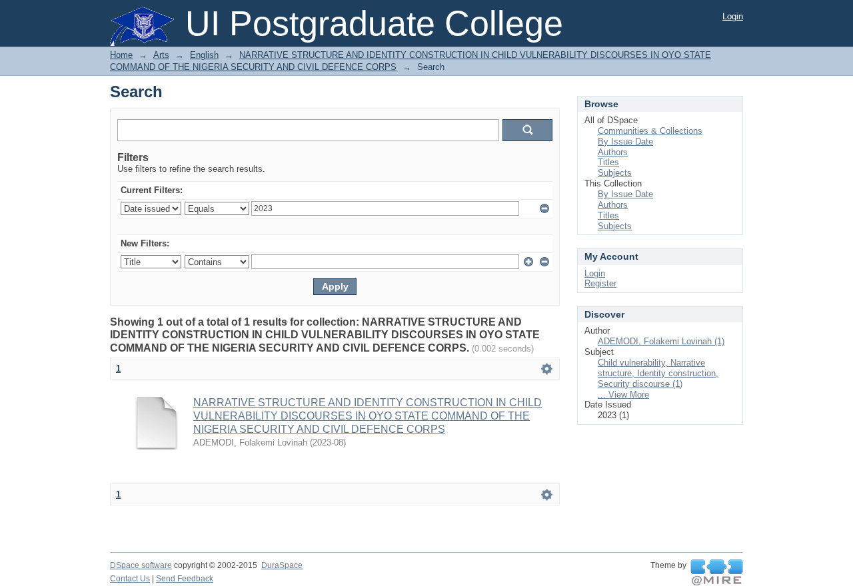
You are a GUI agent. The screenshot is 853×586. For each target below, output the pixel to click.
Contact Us (130, 578)
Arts (161, 55)
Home (121, 55)
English (204, 55)
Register (600, 283)
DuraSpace (282, 565)
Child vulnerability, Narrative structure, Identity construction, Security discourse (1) (658, 373)
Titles (608, 162)
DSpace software (141, 565)
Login (732, 16)
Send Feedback (184, 578)
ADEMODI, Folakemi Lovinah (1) (661, 341)
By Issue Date (625, 141)
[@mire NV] (716, 572)
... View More (623, 395)
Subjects (615, 173)
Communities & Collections (650, 131)
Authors (613, 152)
